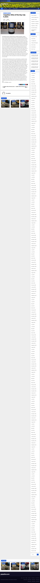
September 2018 (33, 270)
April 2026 (33, 81)
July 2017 (32, 299)
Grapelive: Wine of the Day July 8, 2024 (21, 87)
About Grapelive (33, 15)
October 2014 (33, 368)
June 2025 (33, 102)
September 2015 (33, 345)
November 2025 (33, 92)
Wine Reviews (3, 101)
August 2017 (33, 297)
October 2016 (33, 318)
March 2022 (33, 183)
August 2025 (33, 98)
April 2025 (33, 106)
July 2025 (32, 100)
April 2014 (33, 380)
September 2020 (33, 220)
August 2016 (33, 322)
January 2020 (33, 237)
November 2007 (33, 540)
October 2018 (33, 268)
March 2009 (33, 507)
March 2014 (33, 382)
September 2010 (33, 469)
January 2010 (33, 486)
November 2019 (33, 241)
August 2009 (33, 496)
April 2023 (33, 156)
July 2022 (32, 175)
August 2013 (33, 397)
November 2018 (33, 266)
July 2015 (32, 349)
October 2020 (33, 218)
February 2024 (33, 135)
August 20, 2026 (24, 567)
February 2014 (33, 384)
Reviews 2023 (29, 581)
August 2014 (33, 372)
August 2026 (33, 73)
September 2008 (34, 519)
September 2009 (34, 494)
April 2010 (32, 480)
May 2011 (32, 453)
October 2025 (33, 94)
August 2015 (33, 347)
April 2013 (32, 405)
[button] (37, 8)
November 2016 (33, 316)
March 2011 (33, 457)
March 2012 (33, 432)
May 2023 (32, 154)
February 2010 (33, 484)
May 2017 (32, 303)
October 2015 (33, 343)
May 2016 (32, 328)
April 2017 (32, 305)
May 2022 (32, 179)
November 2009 (33, 490)
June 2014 (33, 376)
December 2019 (33, 239)
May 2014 (32, 378)
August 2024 (33, 123)
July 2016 (32, 324)
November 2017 (33, 291)
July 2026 (32, 75)
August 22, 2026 (5, 567)
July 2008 (32, 523)
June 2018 (33, 276)
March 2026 (33, 83)
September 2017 (33, 295)
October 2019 (33, 243)
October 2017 (33, 293)
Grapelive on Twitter (34, 25)
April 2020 (33, 231)
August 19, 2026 (34, 567)
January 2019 (33, 262)
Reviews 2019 (25, 579)
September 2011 (33, 444)
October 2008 (33, 517)
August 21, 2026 (14, 567)
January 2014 (33, 386)
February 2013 (33, 409)
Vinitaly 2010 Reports (34, 42)
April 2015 (32, 355)
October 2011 (33, 442)
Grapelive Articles (34, 19)
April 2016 (32, 330)
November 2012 (33, 415)
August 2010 (33, 471)
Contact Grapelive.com (34, 17)
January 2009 (33, 511)
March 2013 (33, 407)
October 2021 (33, 193)
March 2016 (33, 332)
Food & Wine (33, 38)
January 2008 (33, 536)
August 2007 (33, 546)
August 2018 (33, 272)
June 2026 (33, 77)
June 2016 (33, 326)
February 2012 (33, 434)
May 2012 (32, 428)
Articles (5, 8)
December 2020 (33, 214)
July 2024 (32, 125)
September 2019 (33, 245)
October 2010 (33, 467)
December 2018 (33, 264)
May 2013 (32, 403)
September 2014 (33, 370)
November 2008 (33, 515)
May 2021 (32, 204)
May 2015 (32, 353)
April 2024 (33, 131)
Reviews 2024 (33, 581)
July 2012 (32, 424)
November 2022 (33, 166)
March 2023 (33, 158)
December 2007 (33, 538)
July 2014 (32, 374)
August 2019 (33, 247)
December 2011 (33, 438)
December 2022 (33, 164)
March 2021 (33, 208)
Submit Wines (15, 8)
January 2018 (33, 287)
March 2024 (33, 133)
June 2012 (33, 426)
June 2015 (33, 351)
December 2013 (33, 388)
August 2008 (33, 521)
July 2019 (32, 249)
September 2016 (33, 320)
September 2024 (34, 121)
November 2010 (33, 465)
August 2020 (33, 222)
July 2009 (32, 498)
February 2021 (33, 210)
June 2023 (33, 152)
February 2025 (33, 110)
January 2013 (33, 411)
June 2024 (33, 127)
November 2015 (33, 341)
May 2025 (32, 104)
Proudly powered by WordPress (4, 579)
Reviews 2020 (29, 579)
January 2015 (33, 361)
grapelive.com (5, 574)
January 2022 (33, 187)
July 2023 (32, 150)
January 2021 (33, 212)
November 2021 (33, 191)
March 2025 (33, 108)
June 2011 (32, 451)
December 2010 (33, 463)
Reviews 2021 (33, 579)
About (10, 8)
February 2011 (33, 459)
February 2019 (33, 260)
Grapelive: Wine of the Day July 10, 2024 (9, 87)
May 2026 (32, 79)
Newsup (12, 579)
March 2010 (33, 482)
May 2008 (32, 527)
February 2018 (33, 285)
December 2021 (33, 189)
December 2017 (33, 289)
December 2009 (33, 488)
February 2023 (33, 160)
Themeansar (15, 579)
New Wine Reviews (34, 27)
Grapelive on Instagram (35, 23)
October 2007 (33, 542)
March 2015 (33, 357)
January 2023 (33, 162)
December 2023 (33, 139)
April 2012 (32, 430)
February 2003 (33, 550)
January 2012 (33, 436)
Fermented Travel (34, 36)
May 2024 (32, 129)
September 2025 (33, 96)
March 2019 (33, 258)
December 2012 (33, 413)
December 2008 (33, 513)
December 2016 (33, 314)
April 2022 (33, 181)
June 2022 (33, 177)
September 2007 (34, 544)
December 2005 (33, 548)
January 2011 (33, 461)
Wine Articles (3, 100)
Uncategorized (33, 40)
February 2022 (33, 185)
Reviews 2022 (37, 579)
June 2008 (33, 525)
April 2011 (32, 455)
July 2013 (32, 399)
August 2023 (33, 148)
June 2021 (33, 202)
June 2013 (33, 401)
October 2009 (33, 492)
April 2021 (32, 206)
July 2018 (32, 274)
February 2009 (33, 509)
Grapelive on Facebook (35, 21)
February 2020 (33, 235)
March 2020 (33, 233)
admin (8, 19)
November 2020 (33, 216)
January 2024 (33, 137)
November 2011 (33, 440)
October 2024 (33, 119)
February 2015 (33, 359)
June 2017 (33, 301)
